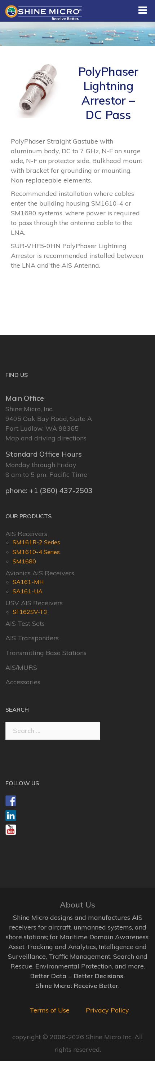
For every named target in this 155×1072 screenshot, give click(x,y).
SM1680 (24, 561)
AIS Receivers (26, 534)
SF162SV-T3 (30, 611)
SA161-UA (28, 591)
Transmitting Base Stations (46, 653)
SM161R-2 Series (36, 542)
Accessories (22, 682)
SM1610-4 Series (36, 551)
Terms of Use (50, 1010)
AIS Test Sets (25, 623)
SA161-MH (28, 581)
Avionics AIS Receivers (39, 573)
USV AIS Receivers (34, 603)
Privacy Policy (107, 1010)
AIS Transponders (32, 638)
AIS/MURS (21, 667)
